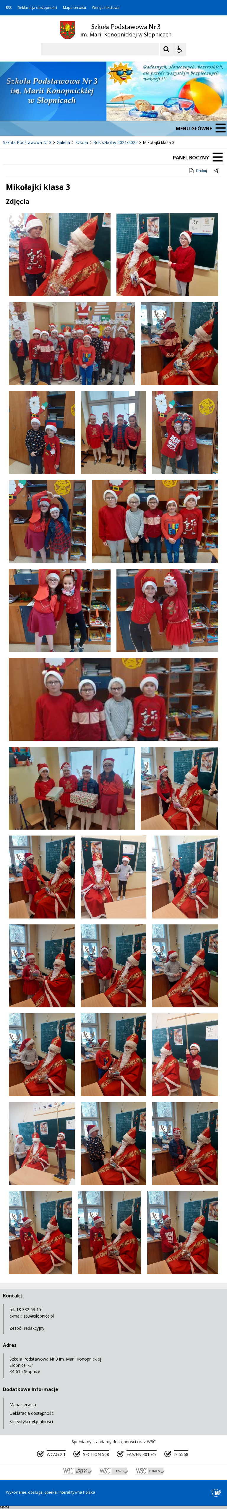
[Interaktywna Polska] (216, 1493)
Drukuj (201, 170)
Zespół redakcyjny (26, 1328)
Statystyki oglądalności (31, 1421)
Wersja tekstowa (105, 7)
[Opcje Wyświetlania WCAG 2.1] (179, 49)
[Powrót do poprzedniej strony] (217, 171)
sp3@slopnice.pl (38, 1316)
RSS (9, 7)
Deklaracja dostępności (37, 7)
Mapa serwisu (74, 7)
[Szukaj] (166, 49)
